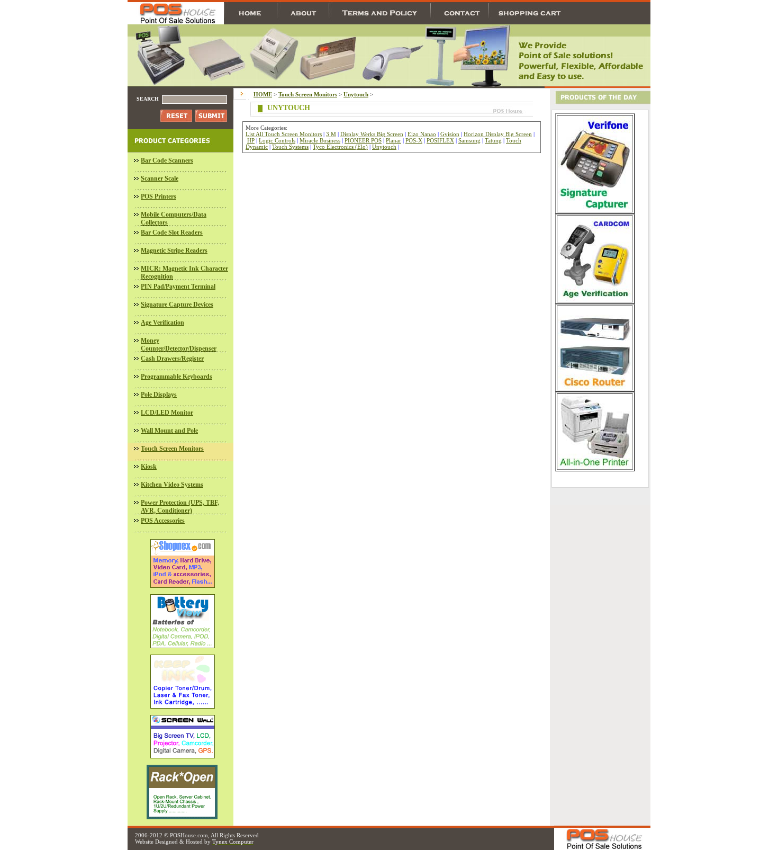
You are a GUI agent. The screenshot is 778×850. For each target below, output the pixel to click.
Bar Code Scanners (167, 160)
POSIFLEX (440, 140)
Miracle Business (320, 140)
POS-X (413, 140)
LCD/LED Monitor (167, 412)
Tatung (493, 140)
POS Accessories (163, 520)
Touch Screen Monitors (172, 448)
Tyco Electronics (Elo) (340, 147)
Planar (393, 140)
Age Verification (162, 322)
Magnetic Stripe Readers (174, 250)
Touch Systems (290, 147)
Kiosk (149, 466)
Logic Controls (277, 140)
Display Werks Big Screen (371, 134)
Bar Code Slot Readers (172, 232)
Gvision (449, 134)
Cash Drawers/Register (172, 358)
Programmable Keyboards (176, 376)
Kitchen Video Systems (172, 484)
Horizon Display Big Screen (498, 134)
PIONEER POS (363, 140)
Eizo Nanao (422, 134)
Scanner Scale (159, 178)
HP (251, 140)
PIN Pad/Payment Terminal (178, 286)
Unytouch (384, 147)
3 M (331, 134)
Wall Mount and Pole (169, 430)
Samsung (469, 140)
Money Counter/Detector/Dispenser (178, 344)
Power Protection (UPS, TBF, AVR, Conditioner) (180, 506)
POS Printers (158, 196)
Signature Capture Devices (177, 304)
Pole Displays (159, 394)
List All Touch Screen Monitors (284, 134)
